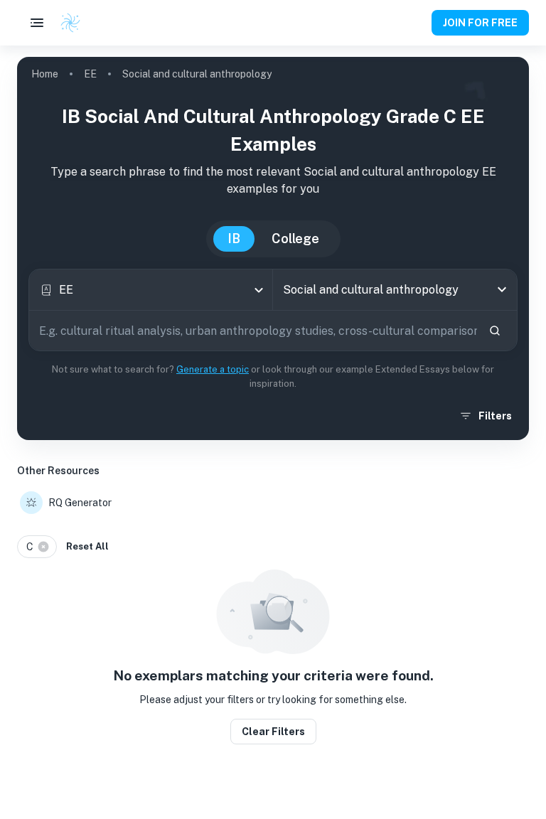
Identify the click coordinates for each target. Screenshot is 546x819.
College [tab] (295, 238)
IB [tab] (234, 238)
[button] (37, 546)
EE (90, 74)
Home (44, 74)
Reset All (87, 546)
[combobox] (150, 289)
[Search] (495, 330)
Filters (495, 416)
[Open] (502, 289)
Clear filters (273, 731)
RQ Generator (80, 502)
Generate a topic (212, 369)
